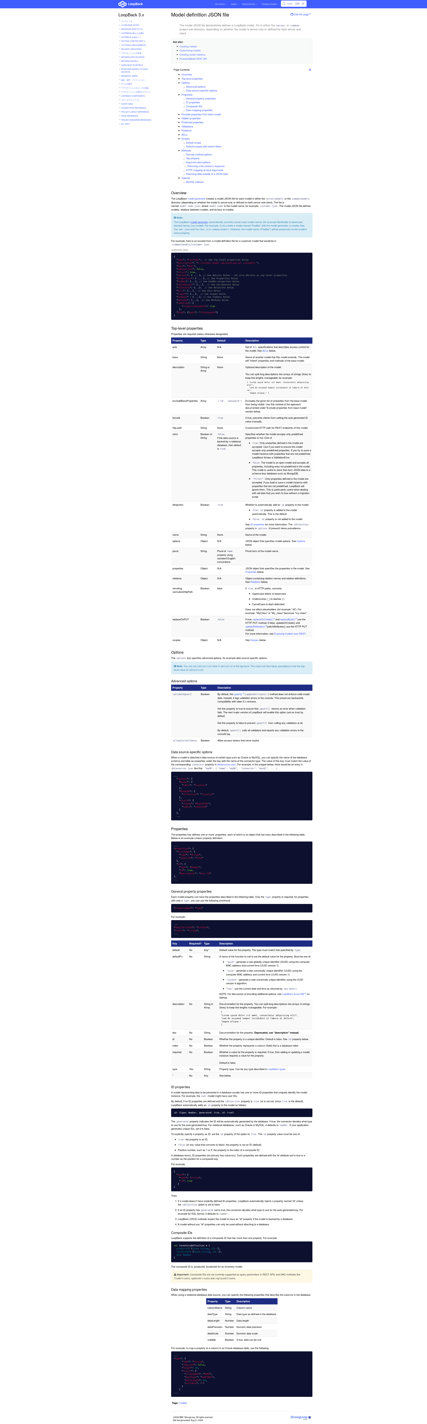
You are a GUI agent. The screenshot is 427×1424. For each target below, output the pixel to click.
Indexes (185, 178)
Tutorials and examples (133, 45)
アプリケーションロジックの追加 (135, 87)
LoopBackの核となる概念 (132, 33)
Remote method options (199, 154)
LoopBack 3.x (131, 14)
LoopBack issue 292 (293, 994)
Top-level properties (192, 78)
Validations (187, 126)
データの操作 (126, 83)
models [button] (183, 1403)
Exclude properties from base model (201, 114)
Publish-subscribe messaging (136, 119)
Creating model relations (192, 54)
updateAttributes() (255, 626)
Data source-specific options (201, 90)
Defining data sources (132, 57)
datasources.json (226, 764)
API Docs (220, 4)
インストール (126, 21)
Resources (248, 4)
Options (185, 82)
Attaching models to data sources (134, 70)
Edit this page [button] (301, 14)
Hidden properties (191, 118)
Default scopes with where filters (203, 146)
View (233, 4)
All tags (125, 123)
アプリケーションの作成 (131, 53)
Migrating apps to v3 (131, 29)
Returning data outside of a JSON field (207, 174)
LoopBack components (133, 95)
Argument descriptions (198, 162)
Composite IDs (194, 106)
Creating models (188, 46)
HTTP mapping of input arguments (204, 170)
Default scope (193, 142)
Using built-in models (132, 65)
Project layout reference (135, 111)
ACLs (184, 134)
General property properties (201, 98)
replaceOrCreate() (263, 619)
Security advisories (131, 49)
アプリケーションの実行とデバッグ (135, 91)
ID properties (193, 102)
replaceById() (287, 619)
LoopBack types (276, 1069)
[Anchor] (193, 74)
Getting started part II (133, 41)
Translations (269, 4)
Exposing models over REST (290, 633)
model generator (196, 198)
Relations (186, 130)
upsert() (238, 694)
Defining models (129, 61)
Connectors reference (133, 107)
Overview (186, 74)
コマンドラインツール (130, 99)
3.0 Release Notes (130, 25)
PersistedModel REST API (193, 58)
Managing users (129, 75)
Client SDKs (127, 103)
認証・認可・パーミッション (133, 79)
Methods (186, 150)
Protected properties (192, 122)
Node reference (129, 115)
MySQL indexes (195, 182)
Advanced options (195, 86)
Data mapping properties (199, 110)
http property (193, 158)
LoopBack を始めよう (131, 37)
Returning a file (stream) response (206, 166)
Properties (187, 94)
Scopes (185, 138)
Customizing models (190, 50)
